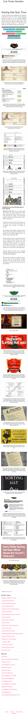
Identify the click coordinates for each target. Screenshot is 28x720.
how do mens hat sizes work (8, 33)
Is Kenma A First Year (7, 628)
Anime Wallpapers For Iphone (8, 664)
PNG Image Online (6, 662)
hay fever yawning (20, 29)
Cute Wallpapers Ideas (7, 681)
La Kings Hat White (6, 642)
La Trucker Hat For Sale (7, 644)
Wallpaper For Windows (7, 686)
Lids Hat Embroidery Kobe (8, 606)
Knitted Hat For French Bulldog (9, 639)
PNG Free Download (6, 667)
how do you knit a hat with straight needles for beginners (14, 27)
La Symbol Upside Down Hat (8, 600)
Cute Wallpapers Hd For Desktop (9, 689)
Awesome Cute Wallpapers (8, 678)
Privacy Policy (19, 712)
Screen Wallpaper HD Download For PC (11, 695)
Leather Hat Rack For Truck (8, 636)
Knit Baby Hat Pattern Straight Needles (10, 609)
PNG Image (4, 656)
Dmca (6, 712)
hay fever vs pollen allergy (14, 36)
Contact (12, 712)
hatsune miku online (20, 33)
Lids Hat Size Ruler (6, 617)
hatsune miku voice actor (9, 29)
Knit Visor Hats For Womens (8, 620)
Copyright (14, 713)
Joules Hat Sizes (5, 622)
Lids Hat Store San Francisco (8, 631)
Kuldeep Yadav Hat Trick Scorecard (10, 625)
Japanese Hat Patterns (7, 611)
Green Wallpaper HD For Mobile (9, 675)
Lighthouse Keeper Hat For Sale (9, 598)
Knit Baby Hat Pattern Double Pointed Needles (12, 633)
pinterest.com (9, 591)
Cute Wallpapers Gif (6, 692)
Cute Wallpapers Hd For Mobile (9, 684)
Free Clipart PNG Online (7, 673)
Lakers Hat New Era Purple (8, 647)
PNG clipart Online (6, 670)
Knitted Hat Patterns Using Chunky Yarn (11, 614)
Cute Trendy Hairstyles (13, 1)
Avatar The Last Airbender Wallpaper (10, 659)
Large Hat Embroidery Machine (9, 603)
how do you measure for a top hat (14, 31)
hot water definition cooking (14, 38)
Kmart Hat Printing (6, 650)
